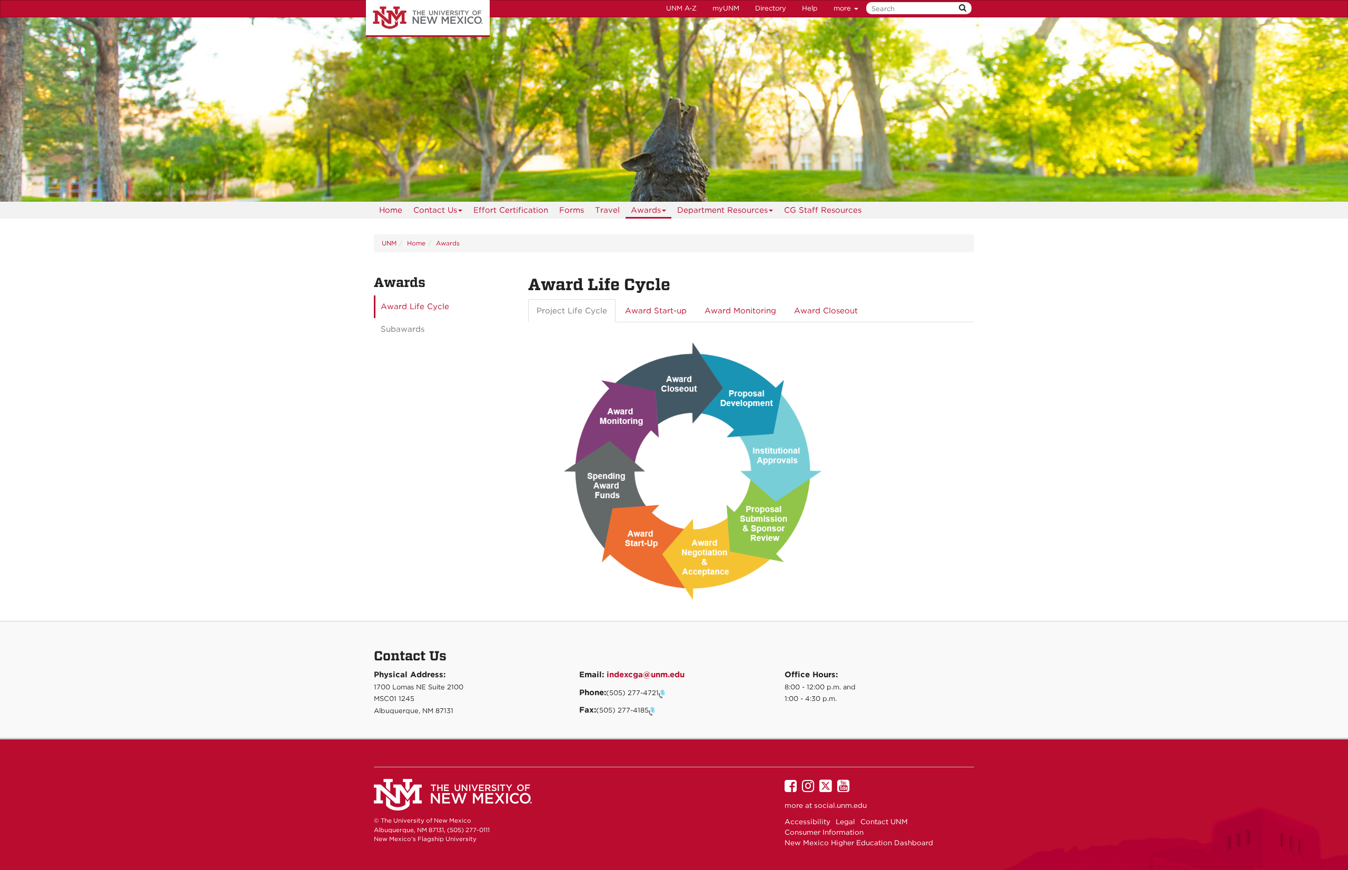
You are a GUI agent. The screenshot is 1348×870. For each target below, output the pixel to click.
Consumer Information (824, 832)
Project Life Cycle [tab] (572, 310)
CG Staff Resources (822, 210)
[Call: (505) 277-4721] (663, 693)
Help (810, 8)
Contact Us (435, 210)
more (843, 8)
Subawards (402, 329)
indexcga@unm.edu (646, 674)
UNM (389, 243)
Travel (607, 210)
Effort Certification (510, 210)
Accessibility (807, 821)
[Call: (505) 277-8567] (653, 711)
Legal (845, 821)
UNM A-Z (681, 8)
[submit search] (962, 8)
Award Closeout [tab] (826, 310)
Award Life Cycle (415, 306)
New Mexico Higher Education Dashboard (859, 842)
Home (390, 210)
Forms (571, 210)
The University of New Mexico (428, 18)
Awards (646, 210)
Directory (770, 8)
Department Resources (722, 210)
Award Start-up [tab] (656, 310)
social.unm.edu (840, 805)
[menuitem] (391, 210)
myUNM (725, 8)
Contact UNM (884, 821)
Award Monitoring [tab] (740, 310)
